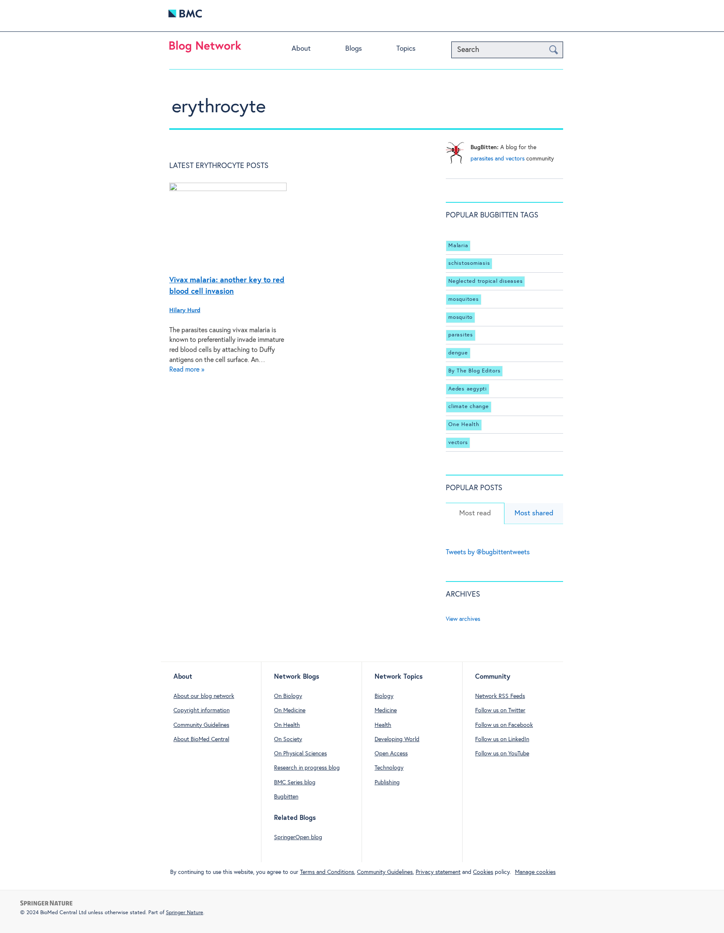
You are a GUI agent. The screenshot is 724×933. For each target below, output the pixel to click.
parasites (460, 335)
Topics (406, 48)
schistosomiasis (469, 263)
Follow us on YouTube (502, 754)
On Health (287, 725)
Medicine (386, 710)
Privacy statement (438, 872)
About (301, 48)
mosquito (460, 317)
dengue (458, 353)
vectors (458, 442)
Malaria (458, 245)
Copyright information (201, 710)
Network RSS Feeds (500, 696)
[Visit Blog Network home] (205, 48)
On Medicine (289, 710)
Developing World (397, 739)
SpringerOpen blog (298, 837)
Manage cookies (535, 872)
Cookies (483, 872)
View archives (463, 619)
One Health (463, 424)
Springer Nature (184, 912)
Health (383, 725)
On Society (288, 739)
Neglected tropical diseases (485, 281)
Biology (384, 696)
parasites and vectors (498, 159)
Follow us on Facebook (504, 725)
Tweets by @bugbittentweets (488, 552)
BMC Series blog (294, 783)
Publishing (387, 783)
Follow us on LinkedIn (502, 739)
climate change (468, 406)
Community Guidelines (201, 725)
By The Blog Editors (474, 371)
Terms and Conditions (327, 872)
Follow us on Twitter (500, 710)
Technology (389, 768)
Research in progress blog (307, 768)
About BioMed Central (201, 739)
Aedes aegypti (467, 389)
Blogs (353, 48)
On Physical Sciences (300, 754)
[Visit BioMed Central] (185, 15)
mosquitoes (463, 299)
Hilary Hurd (184, 310)
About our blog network (203, 696)
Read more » (186, 370)
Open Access (391, 754)
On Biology (288, 696)
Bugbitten (286, 797)
